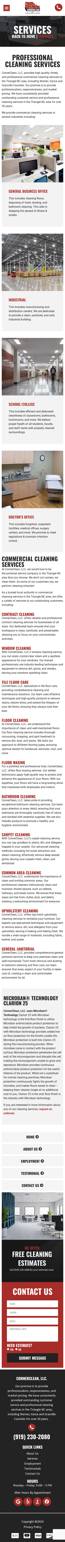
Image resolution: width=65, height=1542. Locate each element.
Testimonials (32, 1468)
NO (19, 1349)
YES (12, 1349)
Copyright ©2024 (32, 1521)
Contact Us (32, 1473)
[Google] (18, 1501)
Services (32, 1458)
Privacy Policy (32, 1527)
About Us (32, 1453)
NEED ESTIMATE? (19, 1345)
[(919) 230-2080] (31, 1427)
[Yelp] (27, 1501)
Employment (32, 1463)
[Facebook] (46, 1501)
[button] (6, 8)
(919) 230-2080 (31, 1436)
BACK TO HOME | (24, 36)
